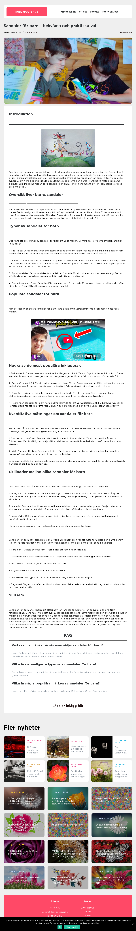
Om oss (83, 12)
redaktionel (126, 32)
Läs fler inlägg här (68, 706)
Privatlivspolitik (72, 927)
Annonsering (68, 12)
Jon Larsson (31, 32)
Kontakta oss (110, 12)
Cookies (94, 12)
